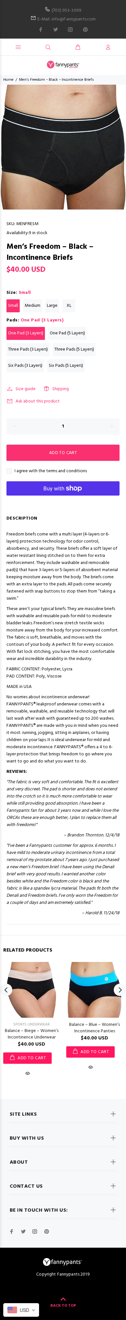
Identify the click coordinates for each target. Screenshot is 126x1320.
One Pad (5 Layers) (67, 333)
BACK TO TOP (63, 1305)
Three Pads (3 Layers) (28, 349)
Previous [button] (6, 990)
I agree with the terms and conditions (51, 471)
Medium (32, 305)
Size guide (26, 389)
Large (52, 305)
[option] (63, 147)
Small (13, 305)
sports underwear (31, 1024)
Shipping (60, 389)
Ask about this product (38, 401)
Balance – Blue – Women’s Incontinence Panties (94, 1028)
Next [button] (120, 990)
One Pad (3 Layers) (25, 333)
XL (69, 305)
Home (8, 80)
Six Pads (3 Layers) (25, 365)
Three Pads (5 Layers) (74, 349)
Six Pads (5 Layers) (66, 365)
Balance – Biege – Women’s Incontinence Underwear (31, 1034)
